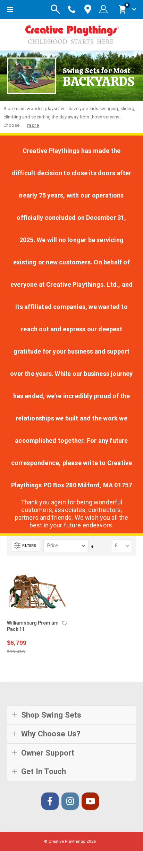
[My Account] (103, 9)
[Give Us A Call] (72, 9)
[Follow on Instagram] (70, 801)
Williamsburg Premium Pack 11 (33, 626)
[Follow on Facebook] (50, 801)
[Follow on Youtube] (90, 801)
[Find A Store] (88, 10)
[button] (64, 623)
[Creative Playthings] (71, 33)
